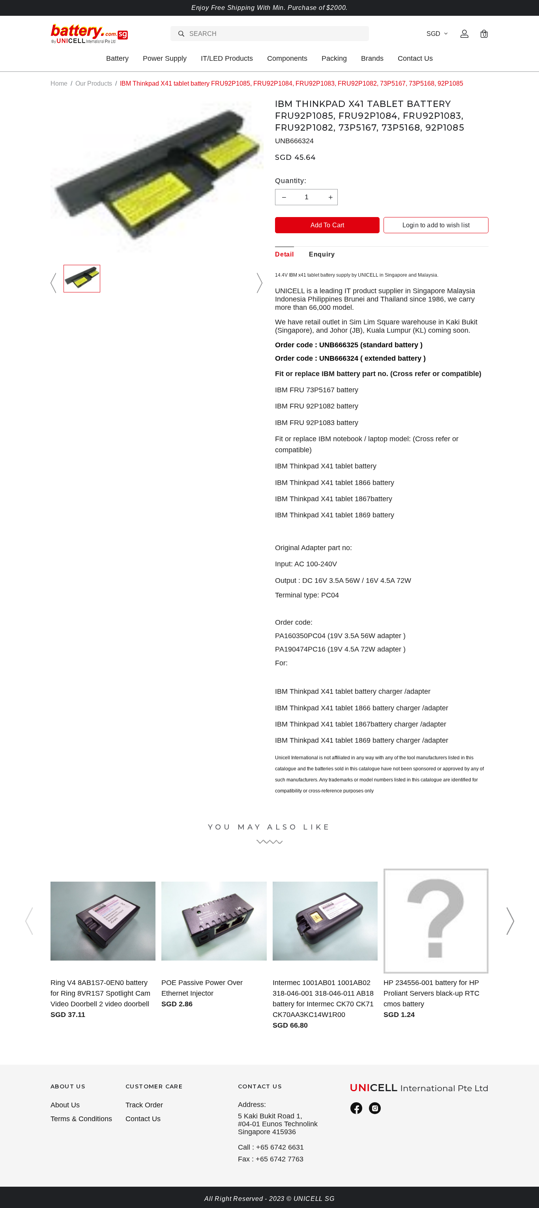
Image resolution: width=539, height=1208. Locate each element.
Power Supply (165, 58)
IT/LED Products (227, 58)
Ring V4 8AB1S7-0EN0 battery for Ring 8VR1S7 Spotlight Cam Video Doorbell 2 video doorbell (100, 993)
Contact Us (415, 58)
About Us (65, 1105)
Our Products (93, 83)
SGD (433, 33)
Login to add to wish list (436, 225)
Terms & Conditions (81, 1119)
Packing (334, 58)
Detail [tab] (284, 254)
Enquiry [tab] (322, 254)
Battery (117, 58)
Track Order (144, 1105)
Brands (372, 58)
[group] (82, 283)
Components (287, 58)
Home (59, 83)
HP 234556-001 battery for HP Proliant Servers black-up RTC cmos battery (431, 993)
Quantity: (291, 181)
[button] (54, 283)
